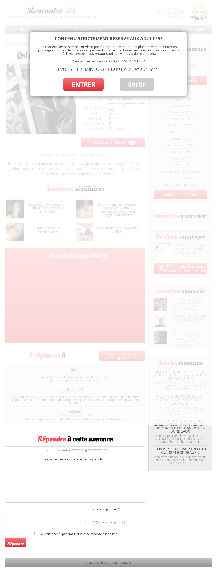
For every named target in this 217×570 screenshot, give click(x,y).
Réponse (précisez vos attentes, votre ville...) (75, 459)
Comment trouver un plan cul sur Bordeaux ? (180, 450)
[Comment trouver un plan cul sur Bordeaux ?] (190, 463)
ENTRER (83, 84)
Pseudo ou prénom (105, 509)
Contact (125, 562)
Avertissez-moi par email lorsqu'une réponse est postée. (79, 534)
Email (105, 522)
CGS (115, 562)
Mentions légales (97, 562)
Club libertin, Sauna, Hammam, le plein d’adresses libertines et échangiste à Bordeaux (180, 426)
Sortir (137, 84)
